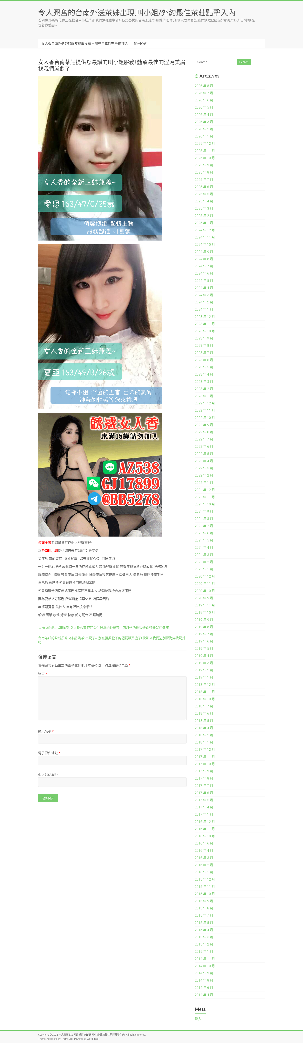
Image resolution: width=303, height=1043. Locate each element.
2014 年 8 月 (204, 980)
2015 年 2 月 (204, 944)
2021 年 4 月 (204, 548)
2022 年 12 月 (205, 403)
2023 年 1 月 (204, 396)
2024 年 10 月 (205, 245)
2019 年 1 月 (204, 677)
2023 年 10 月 (205, 331)
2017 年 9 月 (204, 771)
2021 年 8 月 (204, 519)
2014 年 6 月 (204, 988)
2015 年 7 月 (204, 915)
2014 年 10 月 (205, 966)
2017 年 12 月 (205, 750)
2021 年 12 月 (205, 490)
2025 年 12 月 (205, 144)
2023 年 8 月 (204, 346)
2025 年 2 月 (204, 216)
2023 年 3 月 (204, 382)
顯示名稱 (46, 731)
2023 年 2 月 (204, 389)
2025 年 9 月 (204, 165)
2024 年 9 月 (204, 252)
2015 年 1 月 (204, 952)
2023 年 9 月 (204, 338)
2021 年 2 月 (204, 562)
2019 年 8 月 (204, 627)
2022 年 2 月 (204, 475)
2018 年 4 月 (204, 728)
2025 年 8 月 (204, 172)
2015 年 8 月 (204, 908)
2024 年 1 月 (204, 309)
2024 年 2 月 (204, 302)
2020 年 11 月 (205, 584)
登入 (198, 1019)
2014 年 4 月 (204, 995)
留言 (42, 674)
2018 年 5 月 (204, 721)
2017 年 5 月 (204, 800)
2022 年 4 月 (204, 461)
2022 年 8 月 (204, 432)
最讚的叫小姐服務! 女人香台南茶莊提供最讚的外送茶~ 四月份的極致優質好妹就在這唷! (103, 628)
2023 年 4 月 (204, 374)
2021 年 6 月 (204, 533)
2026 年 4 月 (204, 115)
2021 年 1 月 (204, 569)
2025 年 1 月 (204, 223)
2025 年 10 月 (205, 158)
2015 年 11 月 (205, 887)
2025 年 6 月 (204, 187)
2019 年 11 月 (205, 605)
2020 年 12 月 (205, 576)
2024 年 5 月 (204, 281)
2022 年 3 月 (204, 468)
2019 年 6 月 (204, 641)
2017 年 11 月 (205, 757)
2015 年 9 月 (204, 901)
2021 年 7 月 (204, 526)
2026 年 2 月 (204, 129)
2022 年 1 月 (204, 483)
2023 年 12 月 (205, 317)
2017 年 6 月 (204, 793)
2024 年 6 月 (204, 273)
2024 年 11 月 (205, 237)
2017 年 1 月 (204, 814)
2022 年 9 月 (204, 425)
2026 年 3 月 (204, 122)
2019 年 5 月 (204, 649)
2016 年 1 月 (204, 872)
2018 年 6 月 (204, 713)
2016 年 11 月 (205, 829)
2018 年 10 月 (205, 699)
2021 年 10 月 (205, 504)
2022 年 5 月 (204, 454)
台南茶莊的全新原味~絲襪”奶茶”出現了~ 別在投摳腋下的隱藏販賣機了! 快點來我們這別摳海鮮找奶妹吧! (112, 640)
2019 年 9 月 (204, 620)
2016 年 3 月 (204, 858)
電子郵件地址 (49, 753)
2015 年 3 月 (204, 937)
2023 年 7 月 (204, 353)
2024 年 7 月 (204, 266)
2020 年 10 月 (205, 591)
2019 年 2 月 (204, 670)
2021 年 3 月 (204, 555)
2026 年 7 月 (204, 93)
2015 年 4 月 (204, 930)
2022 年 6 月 (204, 447)
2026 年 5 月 (204, 107)
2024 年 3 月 (204, 295)
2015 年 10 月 (205, 894)
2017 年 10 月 (205, 764)
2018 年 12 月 (205, 685)
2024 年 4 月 (204, 288)
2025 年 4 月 (204, 201)
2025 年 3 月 (204, 208)
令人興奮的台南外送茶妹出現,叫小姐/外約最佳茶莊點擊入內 (136, 13)
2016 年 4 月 (204, 851)
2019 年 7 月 (204, 634)
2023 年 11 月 (205, 324)
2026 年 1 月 (204, 136)
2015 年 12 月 (205, 879)
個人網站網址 (48, 775)
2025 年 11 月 (205, 151)
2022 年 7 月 (204, 439)
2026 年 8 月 (204, 86)
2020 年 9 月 (204, 598)
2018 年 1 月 (204, 742)
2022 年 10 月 (205, 418)
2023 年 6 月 (204, 360)
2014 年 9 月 (204, 973)
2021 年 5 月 (204, 540)
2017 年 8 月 (204, 778)
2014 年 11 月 (205, 959)
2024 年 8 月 (204, 259)
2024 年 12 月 (205, 230)
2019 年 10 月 (205, 612)
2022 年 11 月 (205, 410)
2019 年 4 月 (204, 656)
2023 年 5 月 (204, 367)
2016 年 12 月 (205, 822)
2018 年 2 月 (204, 735)
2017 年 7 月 (204, 786)
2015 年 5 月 (204, 923)
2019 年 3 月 (204, 663)
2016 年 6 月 (204, 843)
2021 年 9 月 (204, 511)
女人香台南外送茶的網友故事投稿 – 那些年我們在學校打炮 (84, 44)
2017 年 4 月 (204, 807)
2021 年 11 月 (205, 497)
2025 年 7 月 (204, 180)
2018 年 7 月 (204, 706)
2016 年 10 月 (205, 836)
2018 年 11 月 (205, 692)
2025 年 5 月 (204, 194)
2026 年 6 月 (204, 100)
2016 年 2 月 (204, 865)
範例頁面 (140, 44)
